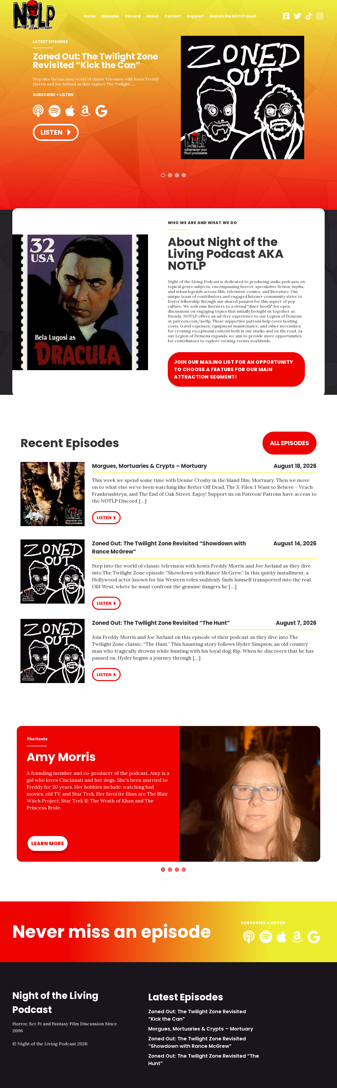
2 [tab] (170, 175)
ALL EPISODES (289, 443)
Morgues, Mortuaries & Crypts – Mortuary (200, 1028)
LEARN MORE (47, 843)
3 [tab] (177, 175)
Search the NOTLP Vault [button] (233, 16)
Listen (52, 132)
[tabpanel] (168, 98)
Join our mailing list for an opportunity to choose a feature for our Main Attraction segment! (233, 369)
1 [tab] (163, 175)
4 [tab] (184, 175)
